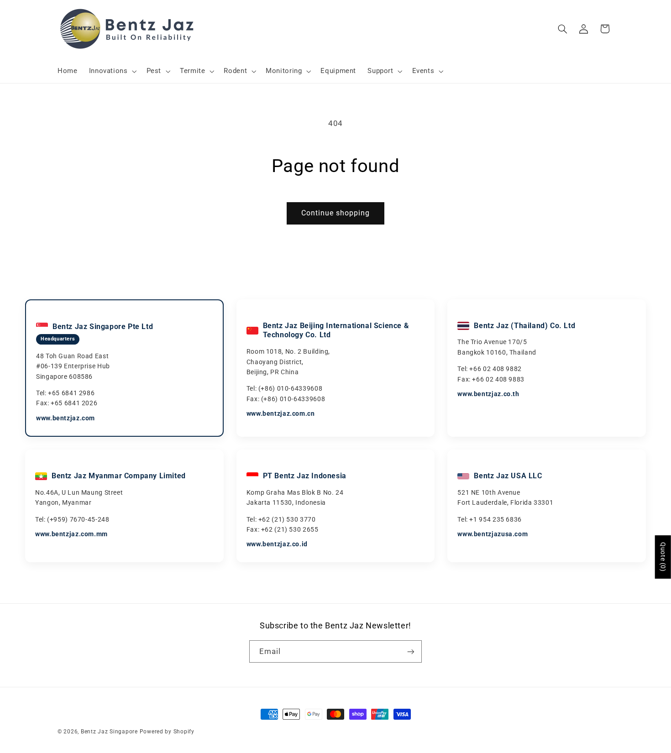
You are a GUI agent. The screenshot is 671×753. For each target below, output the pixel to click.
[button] (112, 71)
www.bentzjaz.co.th (488, 393)
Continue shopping (335, 213)
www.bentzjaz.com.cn (280, 413)
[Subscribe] (410, 651)
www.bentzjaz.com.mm (71, 534)
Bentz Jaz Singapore (109, 731)
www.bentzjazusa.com (492, 534)
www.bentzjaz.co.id (277, 544)
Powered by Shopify (167, 731)
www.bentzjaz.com (65, 418)
